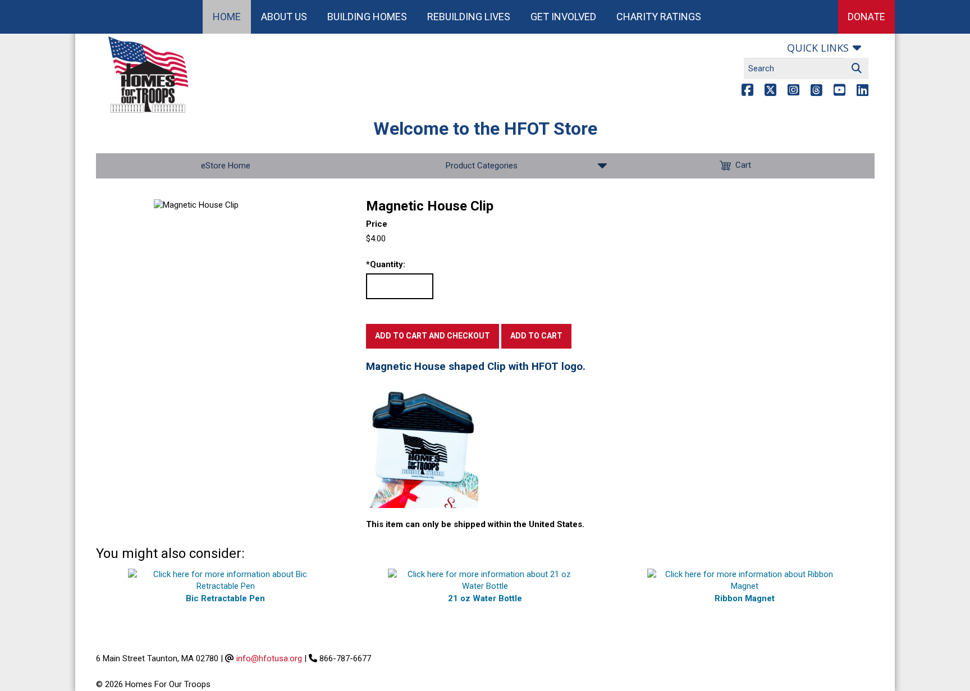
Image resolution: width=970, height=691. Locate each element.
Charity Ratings (658, 16)
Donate (866, 16)
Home (227, 16)
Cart (743, 165)
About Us (284, 16)
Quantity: (385, 264)
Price (376, 224)
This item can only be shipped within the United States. (475, 524)
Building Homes (367, 16)
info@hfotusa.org (269, 658)
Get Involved (563, 16)
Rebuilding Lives (468, 16)
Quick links (818, 47)
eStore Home (225, 166)
